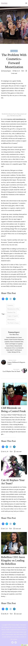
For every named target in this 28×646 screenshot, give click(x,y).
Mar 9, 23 (17, 71)
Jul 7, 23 (5, 528)
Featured (14, 51)
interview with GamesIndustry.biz (16, 119)
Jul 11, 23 (5, 451)
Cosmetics (10, 305)
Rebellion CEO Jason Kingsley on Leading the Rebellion (13, 560)
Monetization (11, 319)
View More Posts (14, 334)
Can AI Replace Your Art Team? (13, 482)
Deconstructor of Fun (13, 309)
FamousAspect (7, 71)
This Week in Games (13, 323)
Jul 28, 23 (5, 614)
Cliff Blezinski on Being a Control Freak (13, 409)
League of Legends (12, 316)
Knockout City (11, 312)
